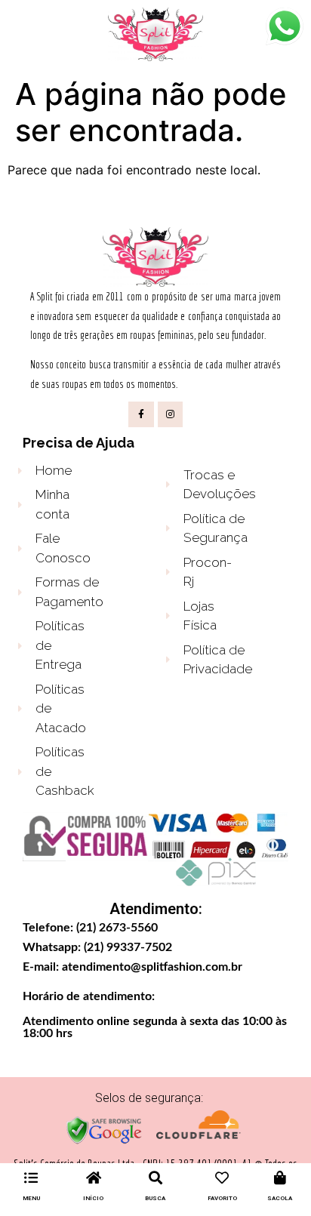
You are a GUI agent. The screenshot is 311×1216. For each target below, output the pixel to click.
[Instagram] (170, 414)
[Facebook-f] (141, 414)
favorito (222, 1198)
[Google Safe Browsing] (104, 1141)
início (93, 1198)
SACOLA (279, 1198)
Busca (155, 1198)
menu (31, 1198)
